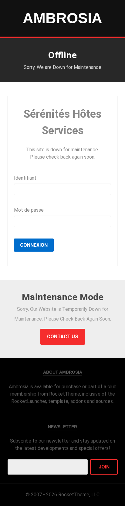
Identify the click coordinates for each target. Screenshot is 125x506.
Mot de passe (29, 210)
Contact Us (62, 336)
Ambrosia (62, 18)
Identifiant (25, 178)
